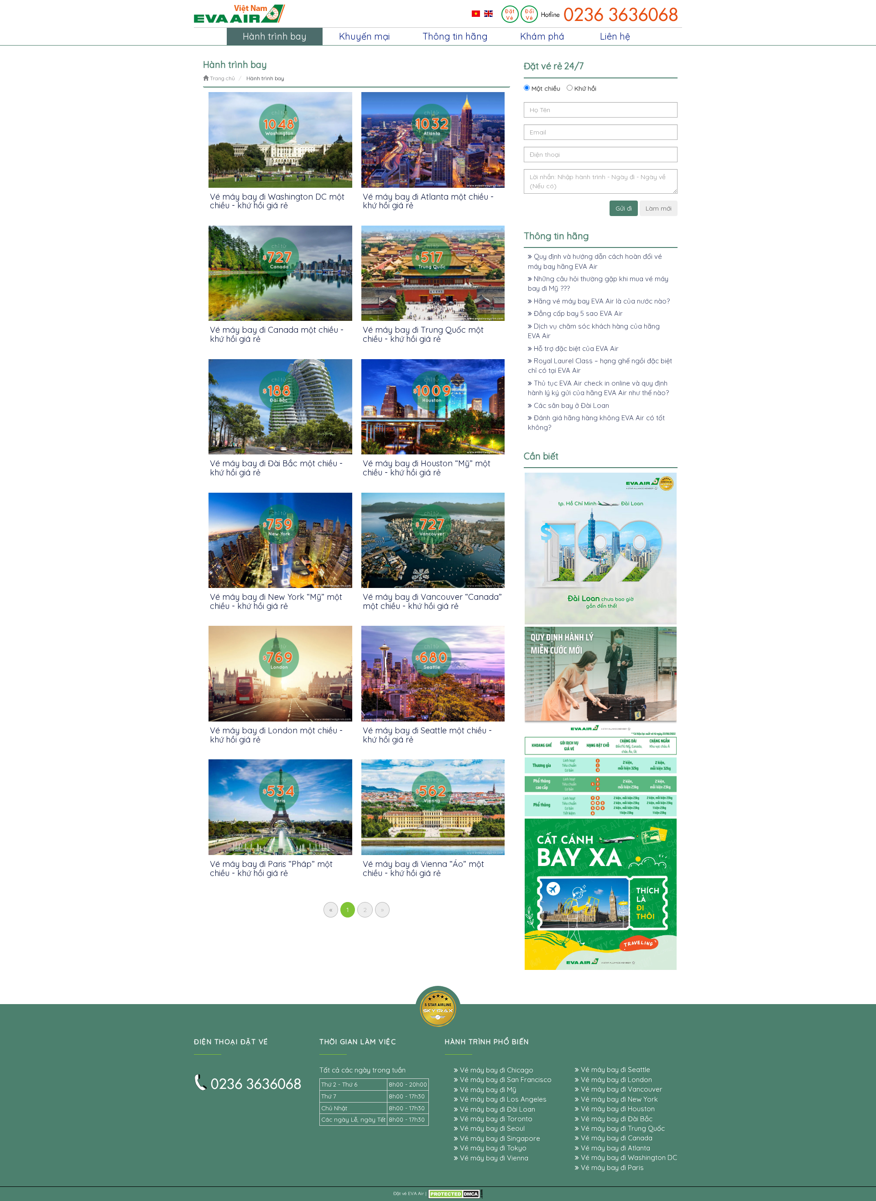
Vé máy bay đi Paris (611, 1167)
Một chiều (545, 88)
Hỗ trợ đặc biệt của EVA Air (575, 348)
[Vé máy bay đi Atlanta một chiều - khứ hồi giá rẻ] (433, 139)
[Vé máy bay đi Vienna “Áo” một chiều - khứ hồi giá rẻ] (433, 807)
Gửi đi (623, 208)
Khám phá (542, 36)
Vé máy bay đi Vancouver (620, 1089)
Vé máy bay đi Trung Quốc (622, 1128)
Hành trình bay (275, 36)
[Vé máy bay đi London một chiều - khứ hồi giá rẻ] (280, 673)
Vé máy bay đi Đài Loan (496, 1109)
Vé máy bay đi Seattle (614, 1069)
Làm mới (659, 208)
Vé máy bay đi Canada (615, 1138)
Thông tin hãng (455, 36)
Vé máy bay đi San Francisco (505, 1079)
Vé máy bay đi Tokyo (492, 1148)
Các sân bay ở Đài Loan (570, 405)
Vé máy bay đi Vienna (493, 1158)
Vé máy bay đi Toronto (495, 1118)
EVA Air (416, 1193)
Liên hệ (615, 36)
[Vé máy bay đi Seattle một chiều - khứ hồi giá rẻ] (433, 673)
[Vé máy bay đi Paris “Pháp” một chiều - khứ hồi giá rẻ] (280, 807)
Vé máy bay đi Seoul (491, 1128)
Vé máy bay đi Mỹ (487, 1089)
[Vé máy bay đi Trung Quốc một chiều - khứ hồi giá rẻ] (433, 273)
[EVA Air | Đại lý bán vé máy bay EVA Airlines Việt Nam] (239, 13)
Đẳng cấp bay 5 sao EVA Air (577, 313)
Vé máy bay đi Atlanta (614, 1148)
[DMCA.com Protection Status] (455, 1193)
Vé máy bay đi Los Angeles (502, 1099)
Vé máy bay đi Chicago (495, 1070)
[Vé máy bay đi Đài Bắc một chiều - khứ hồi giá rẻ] (280, 406)
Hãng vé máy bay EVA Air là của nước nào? (601, 301)
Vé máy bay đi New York (618, 1099)
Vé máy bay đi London (615, 1079)
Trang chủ (222, 78)
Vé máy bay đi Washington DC (628, 1157)
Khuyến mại (364, 36)
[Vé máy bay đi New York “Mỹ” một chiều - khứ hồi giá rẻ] (280, 540)
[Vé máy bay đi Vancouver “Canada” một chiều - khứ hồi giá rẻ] (433, 540)
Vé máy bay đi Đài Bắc (615, 1118)
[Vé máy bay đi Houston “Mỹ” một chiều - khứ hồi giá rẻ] (433, 406)
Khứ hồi (584, 88)
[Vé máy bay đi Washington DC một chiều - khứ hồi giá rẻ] (280, 139)
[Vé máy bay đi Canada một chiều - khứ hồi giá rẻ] (280, 273)
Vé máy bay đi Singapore (499, 1138)
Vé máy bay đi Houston (617, 1108)
